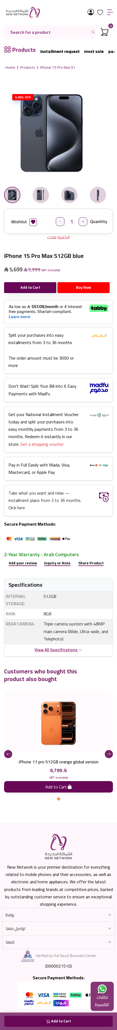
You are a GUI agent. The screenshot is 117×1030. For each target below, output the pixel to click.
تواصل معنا (15, 928)
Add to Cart (30, 287)
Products (27, 67)
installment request (60, 51)
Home (10, 67)
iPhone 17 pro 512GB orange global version (58, 762)
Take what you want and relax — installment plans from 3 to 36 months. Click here (44, 500)
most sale (94, 51)
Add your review (23, 563)
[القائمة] (110, 12)
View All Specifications (56, 650)
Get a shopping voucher (42, 444)
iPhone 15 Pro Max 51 (57, 67)
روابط (10, 915)
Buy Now (83, 287)
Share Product (91, 563)
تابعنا (10, 942)
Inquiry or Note (57, 563)
